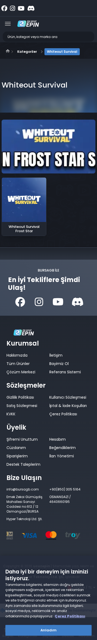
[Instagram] (39, 302)
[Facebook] (20, 302)
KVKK (10, 414)
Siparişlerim (17, 456)
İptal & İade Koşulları (68, 405)
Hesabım (57, 439)
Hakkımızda (16, 355)
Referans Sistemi (65, 372)
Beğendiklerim (62, 447)
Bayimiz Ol (59, 363)
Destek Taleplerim (23, 464)
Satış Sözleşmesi (21, 405)
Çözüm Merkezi (20, 372)
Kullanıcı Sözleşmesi (67, 397)
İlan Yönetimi (61, 456)
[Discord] (76, 302)
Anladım (48, 630)
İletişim (56, 355)
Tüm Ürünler (18, 363)
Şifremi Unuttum (22, 439)
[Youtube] (58, 302)
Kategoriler (27, 51)
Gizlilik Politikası (20, 397)
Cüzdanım (16, 447)
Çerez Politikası (63, 414)
